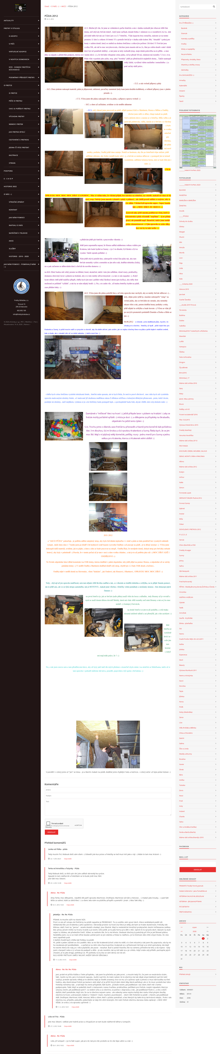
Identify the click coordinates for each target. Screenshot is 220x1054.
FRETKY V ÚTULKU (12, 28)
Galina (181, 743)
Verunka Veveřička (186, 435)
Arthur (181, 477)
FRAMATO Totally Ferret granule (191, 886)
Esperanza (183, 655)
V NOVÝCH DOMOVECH (19, 59)
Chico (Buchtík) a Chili (187, 545)
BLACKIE (182, 190)
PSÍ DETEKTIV (184, 907)
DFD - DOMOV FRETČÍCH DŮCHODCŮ (19, 68)
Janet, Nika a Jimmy (186, 399)
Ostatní (182, 91)
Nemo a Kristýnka (186, 675)
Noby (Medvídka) (185, 712)
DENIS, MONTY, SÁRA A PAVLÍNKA (191, 456)
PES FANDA (183, 446)
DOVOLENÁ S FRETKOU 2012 (190, 529)
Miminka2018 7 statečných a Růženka (193, 331)
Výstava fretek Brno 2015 (188, 425)
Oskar (181, 524)
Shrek (181, 769)
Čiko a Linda (183, 748)
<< (181, 927)
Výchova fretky (16, 116)
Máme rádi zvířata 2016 (188, 383)
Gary (181, 388)
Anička (181, 780)
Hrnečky (182, 80)
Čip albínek (183, 367)
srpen (194, 927)
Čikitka (181, 352)
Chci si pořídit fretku (20, 108)
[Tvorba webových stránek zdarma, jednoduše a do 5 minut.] (19, 322)
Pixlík (181, 707)
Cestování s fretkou (19, 140)
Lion (181, 258)
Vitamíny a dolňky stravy (190, 65)
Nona (181, 702)
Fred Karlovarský (185, 581)
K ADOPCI (13, 36)
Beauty (182, 665)
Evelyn (181, 472)
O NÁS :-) (8, 194)
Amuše (181, 247)
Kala (180, 279)
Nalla (181, 482)
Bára (181, 775)
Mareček (182, 336)
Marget (182, 232)
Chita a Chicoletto (186, 733)
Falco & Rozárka (185, 357)
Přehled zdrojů (184, 974)
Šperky (181, 96)
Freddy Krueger (185, 550)
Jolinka (181, 649)
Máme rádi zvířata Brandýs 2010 (191, 837)
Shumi (181, 237)
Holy (181, 806)
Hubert (182, 811)
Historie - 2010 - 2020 (19, 256)
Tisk (35, 322)
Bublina (182, 315)
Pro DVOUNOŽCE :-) (186, 75)
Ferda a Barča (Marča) (187, 832)
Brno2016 (183, 373)
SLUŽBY (12, 248)
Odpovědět (68, 859)
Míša (181, 519)
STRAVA (12, 163)
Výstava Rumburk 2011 (188, 670)
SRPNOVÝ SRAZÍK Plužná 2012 (190, 498)
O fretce (13, 93)
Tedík (181, 608)
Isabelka (182, 326)
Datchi (181, 738)
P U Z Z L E (183, 534)
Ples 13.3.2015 (184, 420)
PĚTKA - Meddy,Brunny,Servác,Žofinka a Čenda (196, 587)
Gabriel (182, 508)
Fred (181, 801)
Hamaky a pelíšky (187, 38)
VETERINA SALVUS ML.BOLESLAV (191, 896)
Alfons (181, 461)
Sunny (181, 555)
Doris (181, 790)
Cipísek (182, 602)
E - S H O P (8, 179)
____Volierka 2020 (185, 284)
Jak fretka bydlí (17, 132)
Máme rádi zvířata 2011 (188, 576)
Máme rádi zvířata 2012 (188, 467)
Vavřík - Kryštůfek (186, 618)
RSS (22, 322)
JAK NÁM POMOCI (17, 217)
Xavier (181, 764)
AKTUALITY (9, 20)
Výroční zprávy (16, 202)
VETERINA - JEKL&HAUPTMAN (190, 901)
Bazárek (184, 28)
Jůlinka (181, 696)
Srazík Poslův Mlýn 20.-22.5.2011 (191, 639)
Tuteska (182, 785)
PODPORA (8, 171)
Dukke (181, 320)
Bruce (181, 404)
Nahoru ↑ (27, 324)
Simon (181, 487)
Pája (180, 263)
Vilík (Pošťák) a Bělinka (187, 728)
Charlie (181, 816)
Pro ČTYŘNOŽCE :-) (186, 23)
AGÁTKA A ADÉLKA (186, 597)
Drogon (182, 362)
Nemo (181, 634)
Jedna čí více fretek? (19, 147)
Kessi (181, 795)
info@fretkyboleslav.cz (21, 314)
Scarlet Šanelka (185, 299)
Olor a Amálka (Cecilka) (187, 827)
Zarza (181, 717)
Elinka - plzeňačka (186, 623)
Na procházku (186, 54)
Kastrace (13, 155)
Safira (181, 566)
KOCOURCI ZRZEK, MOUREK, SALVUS (193, 451)
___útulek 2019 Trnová (187, 305)
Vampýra (182, 346)
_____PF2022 (184, 216)
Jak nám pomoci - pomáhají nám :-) (20, 265)
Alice (181, 273)
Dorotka (182, 686)
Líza (180, 722)
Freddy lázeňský (185, 430)
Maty (181, 393)
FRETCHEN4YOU (185, 912)
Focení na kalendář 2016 (188, 414)
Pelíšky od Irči (184, 409)
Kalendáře (183, 85)
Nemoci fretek (16, 124)
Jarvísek (182, 294)
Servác (181, 540)
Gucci (181, 681)
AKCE (11, 241)
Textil (181, 101)
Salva (181, 822)
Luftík (181, 341)
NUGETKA (183, 195)
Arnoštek (182, 613)
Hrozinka (182, 592)
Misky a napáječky (188, 49)
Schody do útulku (186, 221)
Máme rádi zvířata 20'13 (188, 440)
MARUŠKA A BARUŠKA (187, 200)
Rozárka (182, 759)
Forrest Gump (184, 503)
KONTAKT (13, 210)
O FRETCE (8, 85)
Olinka (181, 226)
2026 (194, 931)
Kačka (181, 644)
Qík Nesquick (184, 571)
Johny (181, 561)
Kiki (180, 242)
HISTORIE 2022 (10, 186)
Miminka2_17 (184, 378)
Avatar (181, 514)
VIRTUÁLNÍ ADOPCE (17, 51)
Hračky (184, 44)
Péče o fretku (15, 101)
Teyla (181, 691)
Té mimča (182, 310)
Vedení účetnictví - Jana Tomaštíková (193, 891)
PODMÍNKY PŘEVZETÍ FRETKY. (22, 77)
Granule (184, 33)
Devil (181, 660)
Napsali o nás (16, 225)
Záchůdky (185, 70)
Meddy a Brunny (185, 754)
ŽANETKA (182, 206)
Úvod (47, 6)
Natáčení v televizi (18, 233)
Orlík (181, 268)
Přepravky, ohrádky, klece (190, 59)
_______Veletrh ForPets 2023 (189, 170)
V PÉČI (12, 44)
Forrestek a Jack (185, 493)
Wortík (181, 252)
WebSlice (28, 322)
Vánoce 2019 (184, 289)
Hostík (181, 211)
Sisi (180, 628)
